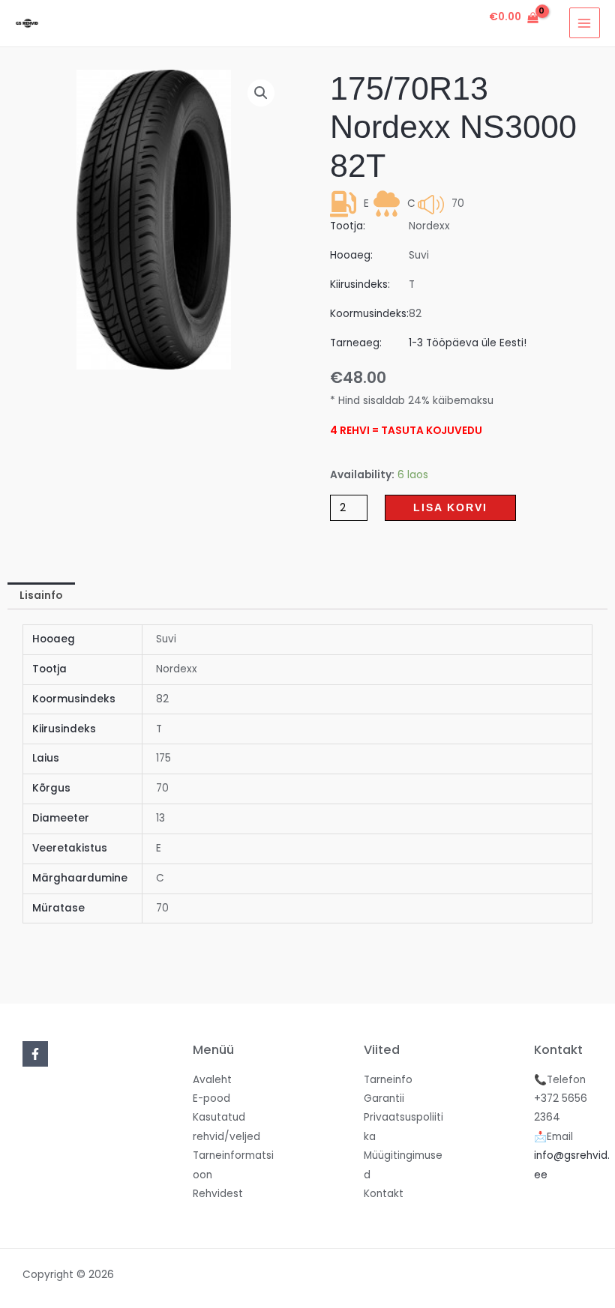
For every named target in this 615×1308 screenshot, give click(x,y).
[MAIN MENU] (584, 22)
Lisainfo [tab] (41, 595)
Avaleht (212, 1080)
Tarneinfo (388, 1080)
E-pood (211, 1098)
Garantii (384, 1098)
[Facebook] (35, 1054)
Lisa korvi (450, 507)
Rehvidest (218, 1194)
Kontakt (384, 1194)
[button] (261, 92)
